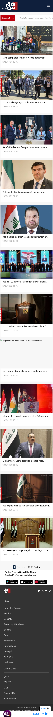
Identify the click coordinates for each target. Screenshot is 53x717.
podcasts (8, 662)
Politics (7, 613)
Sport (6, 635)
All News (8, 657)
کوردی (6, 687)
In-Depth (8, 651)
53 (29, 567)
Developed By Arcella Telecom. (27, 707)
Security (8, 619)
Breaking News (8, 18)
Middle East (9, 640)
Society (7, 629)
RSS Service (10, 698)
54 (32, 567)
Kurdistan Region (12, 608)
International (10, 646)
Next (36, 567)
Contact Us (9, 693)
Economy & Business (14, 624)
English (7, 682)
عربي (6, 676)
